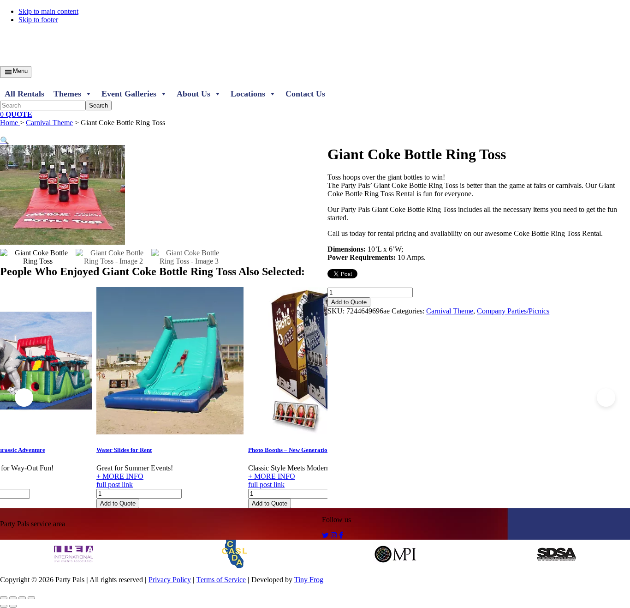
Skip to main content (48, 11)
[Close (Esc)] (31, 597)
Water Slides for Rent (124, 449)
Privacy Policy (170, 580)
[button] (4, 140)
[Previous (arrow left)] (3, 606)
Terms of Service (221, 580)
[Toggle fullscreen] (13, 597)
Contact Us (305, 93)
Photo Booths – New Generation (289, 449)
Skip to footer (38, 20)
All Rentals (24, 93)
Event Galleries (128, 93)
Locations (248, 93)
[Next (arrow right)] (13, 606)
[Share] (22, 597)
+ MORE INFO (119, 476)
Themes (67, 93)
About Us (193, 93)
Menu (20, 70)
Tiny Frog (308, 580)
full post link (114, 484)
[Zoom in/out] (3, 597)
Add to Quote (118, 503)
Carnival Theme (49, 122)
